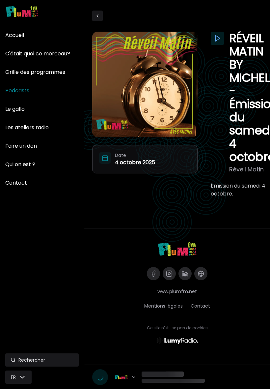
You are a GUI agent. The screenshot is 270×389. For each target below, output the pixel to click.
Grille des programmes (35, 72)
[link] (177, 249)
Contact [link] (200, 306)
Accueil (14, 35)
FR (13, 377)
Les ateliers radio (27, 127)
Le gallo (15, 109)
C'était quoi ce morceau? (37, 53)
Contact (16, 183)
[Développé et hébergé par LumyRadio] (177, 340)
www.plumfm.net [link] (177, 291)
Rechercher (31, 360)
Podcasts (17, 90)
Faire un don (21, 146)
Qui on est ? (20, 164)
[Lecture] (100, 377)
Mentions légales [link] (163, 306)
